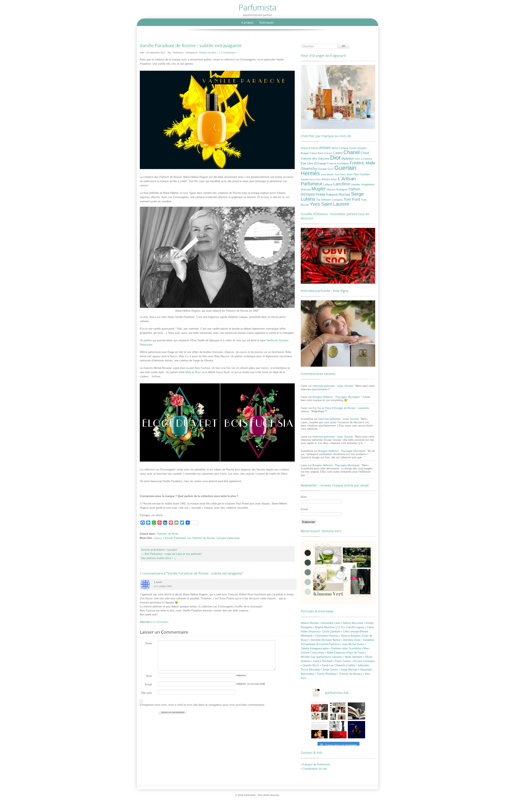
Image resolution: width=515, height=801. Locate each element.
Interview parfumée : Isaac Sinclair (333, 385)
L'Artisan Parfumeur (174, 538)
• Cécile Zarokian (330, 631)
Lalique (328, 184)
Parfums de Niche (208, 52)
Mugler (318, 188)
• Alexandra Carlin (330, 623)
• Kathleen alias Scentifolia (346, 648)
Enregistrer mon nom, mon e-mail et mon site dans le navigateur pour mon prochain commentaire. (202, 704)
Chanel (351, 152)
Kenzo (326, 179)
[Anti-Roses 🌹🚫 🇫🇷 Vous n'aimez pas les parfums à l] (338, 729)
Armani (325, 147)
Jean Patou (340, 174)
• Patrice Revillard (322, 661)
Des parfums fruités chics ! (158, 558)
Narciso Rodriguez (337, 189)
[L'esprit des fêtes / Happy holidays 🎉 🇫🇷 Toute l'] (319, 711)
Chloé (364, 153)
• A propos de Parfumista (315, 764)
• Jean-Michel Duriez (352, 644)
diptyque (348, 158)
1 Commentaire (228, 52)
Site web (146, 692)
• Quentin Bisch (310, 665)
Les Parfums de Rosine (201, 538)
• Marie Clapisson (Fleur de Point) (345, 652)
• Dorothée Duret (351, 639)
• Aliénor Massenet (352, 623)
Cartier (338, 153)
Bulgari (305, 153)
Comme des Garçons (315, 158)
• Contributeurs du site (314, 768)
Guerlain (345, 167)
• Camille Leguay (354, 627)
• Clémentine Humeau (326, 635)
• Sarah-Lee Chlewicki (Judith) (338, 665)
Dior (335, 157)
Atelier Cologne (339, 148)
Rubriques (267, 22)
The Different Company (329, 199)
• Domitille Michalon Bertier (325, 639)
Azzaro (353, 148)
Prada (320, 194)
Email (148, 684)
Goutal (322, 168)
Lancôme (341, 184)
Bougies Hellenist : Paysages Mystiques (336, 396)
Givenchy (309, 168)
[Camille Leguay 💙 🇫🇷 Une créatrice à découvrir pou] (356, 729)
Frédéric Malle (362, 163)
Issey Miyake (327, 174)
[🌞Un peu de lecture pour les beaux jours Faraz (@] (356, 711)
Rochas (344, 194)
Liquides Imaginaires (363, 184)
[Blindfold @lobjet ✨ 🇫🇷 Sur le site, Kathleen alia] (338, 711)
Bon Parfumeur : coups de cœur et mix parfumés (171, 553)
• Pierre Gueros (342, 661)
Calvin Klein (316, 153)
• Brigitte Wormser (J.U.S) (328, 627)
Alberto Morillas (310, 623)
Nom (149, 676)
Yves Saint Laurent (329, 204)
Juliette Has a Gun (311, 179)
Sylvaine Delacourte (228, 538)
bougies (362, 148)
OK (343, 46)
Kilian (334, 179)
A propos (247, 22)
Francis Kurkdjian (338, 163)
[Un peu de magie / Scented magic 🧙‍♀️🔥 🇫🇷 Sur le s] (319, 729)
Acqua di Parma (309, 148)
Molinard (306, 189)
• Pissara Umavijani (363, 661)
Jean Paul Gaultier (358, 174)
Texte (148, 643)
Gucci (157, 538)
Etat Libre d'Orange (313, 163)
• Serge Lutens (330, 669)
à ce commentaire (154, 622)
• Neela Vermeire (353, 656)
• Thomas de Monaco (350, 673)
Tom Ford (352, 199)
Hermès (310, 173)
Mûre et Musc (193, 372)
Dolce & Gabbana (363, 159)
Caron (328, 153)
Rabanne (332, 194)
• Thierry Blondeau (326, 673)
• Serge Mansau (348, 669)
